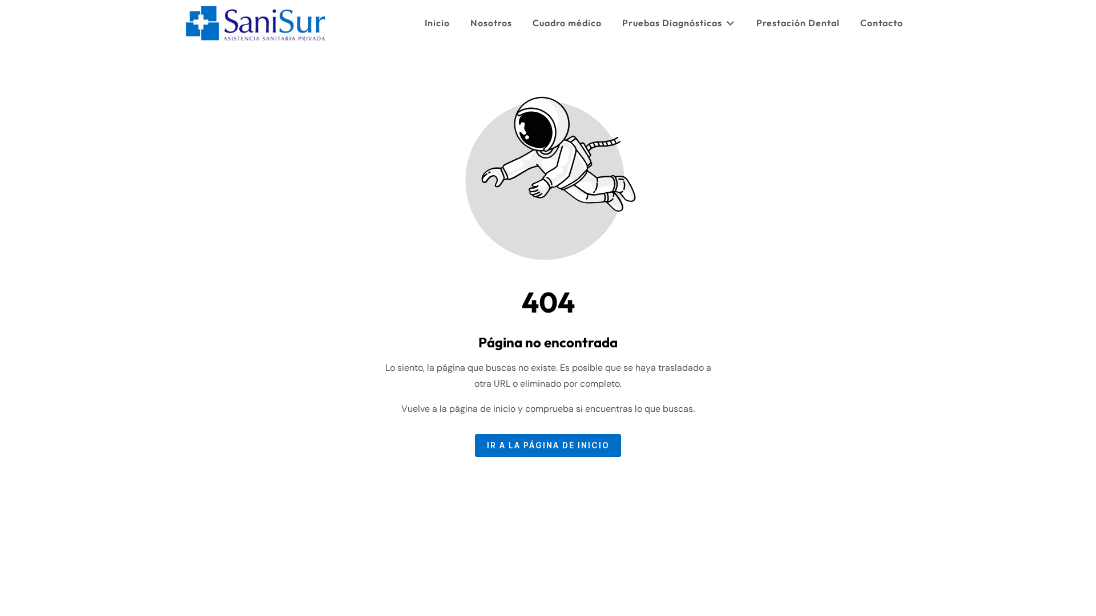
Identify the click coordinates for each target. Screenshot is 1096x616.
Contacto (881, 23)
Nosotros (491, 23)
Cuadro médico (567, 23)
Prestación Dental (798, 23)
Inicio (437, 23)
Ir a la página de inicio (548, 445)
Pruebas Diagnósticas (672, 23)
